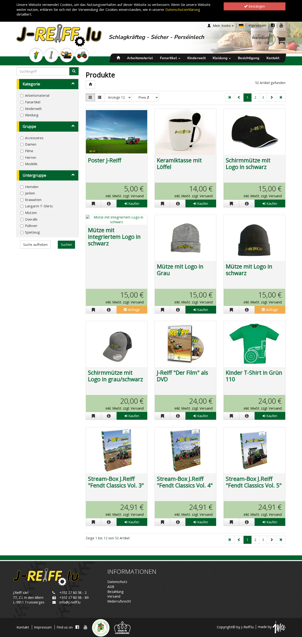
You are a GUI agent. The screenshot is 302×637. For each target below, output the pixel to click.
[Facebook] (273, 25)
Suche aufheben (35, 244)
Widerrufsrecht (119, 601)
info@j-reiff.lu (69, 602)
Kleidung (220, 58)
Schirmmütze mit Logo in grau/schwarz (115, 375)
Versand (113, 596)
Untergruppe (34, 175)
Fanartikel (169, 58)
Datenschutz (117, 581)
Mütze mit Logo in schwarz (249, 269)
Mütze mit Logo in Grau (180, 269)
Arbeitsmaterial (140, 58)
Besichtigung (248, 58)
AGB (110, 586)
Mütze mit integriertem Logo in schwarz (114, 237)
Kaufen (133, 203)
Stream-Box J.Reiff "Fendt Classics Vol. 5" (254, 482)
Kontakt (272, 58)
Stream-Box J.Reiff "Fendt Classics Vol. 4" (185, 482)
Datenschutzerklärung (182, 9)
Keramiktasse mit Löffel (179, 163)
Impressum (257, 25)
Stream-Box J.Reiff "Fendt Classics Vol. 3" (116, 482)
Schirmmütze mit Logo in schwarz (248, 163)
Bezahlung (115, 591)
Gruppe (29, 126)
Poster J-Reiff (104, 160)
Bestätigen (256, 6)
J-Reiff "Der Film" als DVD (182, 375)
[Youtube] (281, 25)
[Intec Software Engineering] (279, 627)
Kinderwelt (196, 58)
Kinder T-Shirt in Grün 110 (254, 375)
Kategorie (31, 84)
